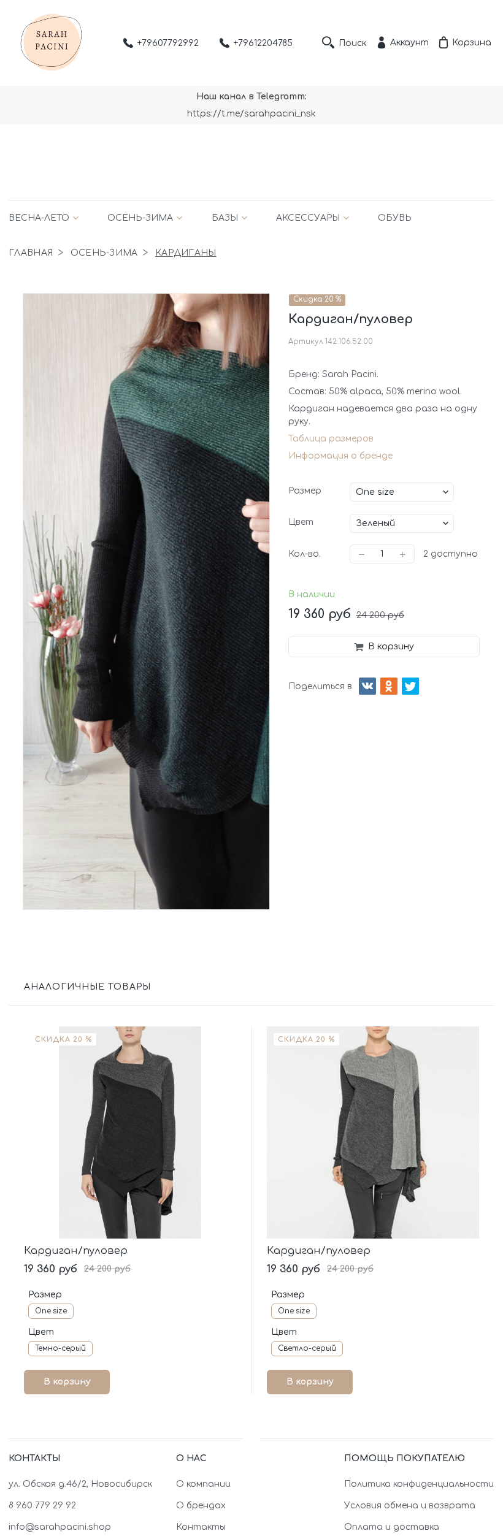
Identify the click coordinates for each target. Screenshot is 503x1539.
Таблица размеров (331, 438)
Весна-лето (39, 218)
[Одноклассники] (388, 686)
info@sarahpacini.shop (60, 1527)
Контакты (201, 1527)
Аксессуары (308, 218)
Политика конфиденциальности (419, 1484)
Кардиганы (186, 253)
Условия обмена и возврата (409, 1505)
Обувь (395, 218)
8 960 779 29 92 (42, 1505)
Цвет (300, 522)
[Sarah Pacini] (51, 43)
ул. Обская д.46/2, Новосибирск (80, 1484)
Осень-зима (140, 218)
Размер (304, 490)
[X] (410, 686)
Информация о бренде (340, 455)
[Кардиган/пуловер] (130, 1132)
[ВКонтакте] (367, 686)
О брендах (201, 1505)
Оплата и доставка (391, 1527)
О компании (203, 1484)
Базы (225, 218)
